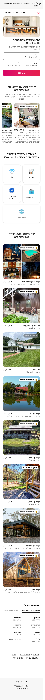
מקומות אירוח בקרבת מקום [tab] (31, 610)
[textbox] (31, 65)
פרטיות (25, 688)
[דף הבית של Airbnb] (38, 12)
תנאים (18, 688)
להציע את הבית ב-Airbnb (14, 12)
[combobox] (21, 57)
